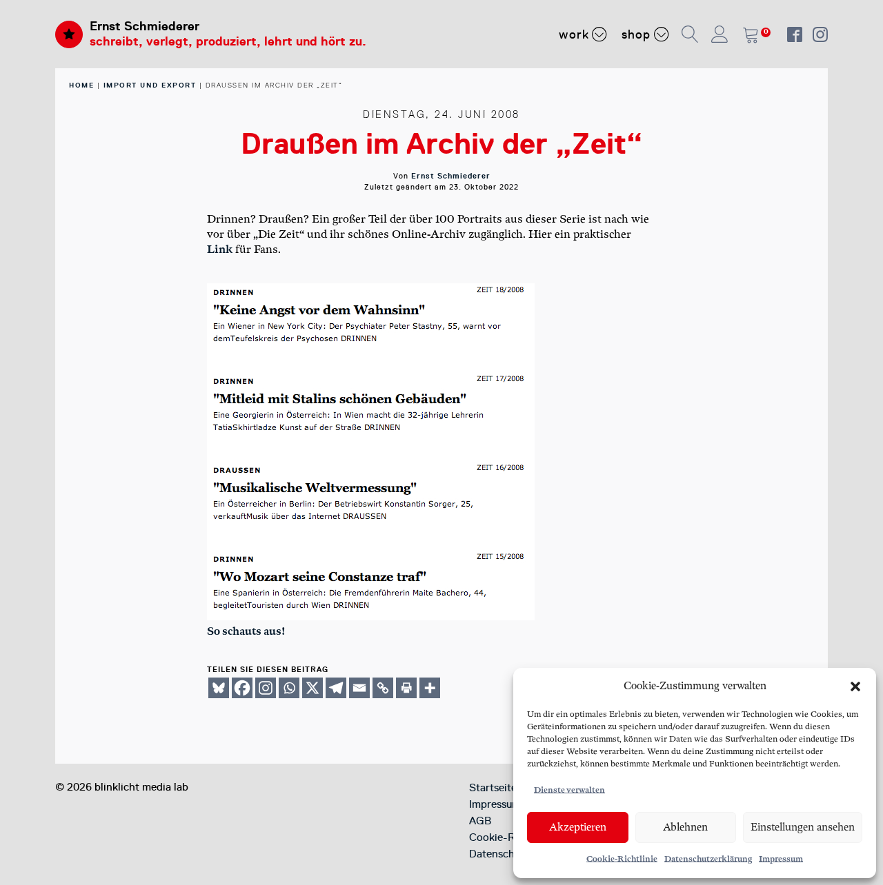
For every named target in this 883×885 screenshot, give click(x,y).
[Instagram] (265, 688)
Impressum (781, 859)
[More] (429, 688)
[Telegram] (336, 688)
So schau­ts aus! (246, 631)
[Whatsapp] (289, 688)
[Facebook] (242, 688)
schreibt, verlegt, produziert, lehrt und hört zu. (228, 41)
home (81, 85)
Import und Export (150, 85)
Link (219, 249)
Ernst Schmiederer (144, 26)
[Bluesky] (218, 688)
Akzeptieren (577, 827)
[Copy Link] (383, 688)
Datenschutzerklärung (708, 859)
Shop (636, 34)
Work (574, 34)
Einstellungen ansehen (803, 827)
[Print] (406, 688)
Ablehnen (685, 827)
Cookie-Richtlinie (621, 859)
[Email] (359, 688)
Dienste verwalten (569, 790)
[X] (312, 688)
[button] (855, 686)
